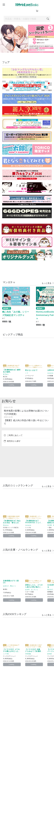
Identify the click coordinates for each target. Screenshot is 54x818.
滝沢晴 (49, 525)
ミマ (26, 373)
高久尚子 (50, 589)
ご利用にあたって (15, 435)
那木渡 (49, 653)
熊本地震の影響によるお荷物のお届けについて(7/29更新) (26, 411)
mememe (50, 373)
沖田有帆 (28, 653)
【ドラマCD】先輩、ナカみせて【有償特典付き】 (34, 651)
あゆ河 (27, 589)
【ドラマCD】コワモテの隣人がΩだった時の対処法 (11, 651)
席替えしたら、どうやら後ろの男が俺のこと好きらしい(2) (34, 587)
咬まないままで (31, 370)
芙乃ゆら (6, 374)
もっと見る (47, 283)
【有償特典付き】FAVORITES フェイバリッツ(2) (34, 523)
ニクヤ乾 (6, 653)
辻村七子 (6, 586)
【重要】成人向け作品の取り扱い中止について (26, 420)
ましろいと (34, 589)
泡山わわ (6, 525)
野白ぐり (13, 586)
